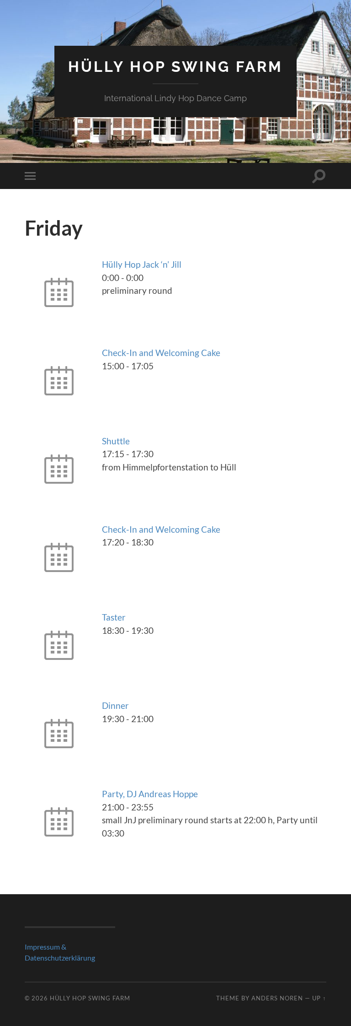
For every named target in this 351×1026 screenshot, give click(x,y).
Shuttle (116, 441)
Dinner (115, 705)
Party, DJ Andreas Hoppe (150, 793)
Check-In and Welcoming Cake (161, 352)
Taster (114, 617)
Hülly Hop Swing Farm (175, 66)
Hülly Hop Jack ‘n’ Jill (141, 264)
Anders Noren (277, 998)
